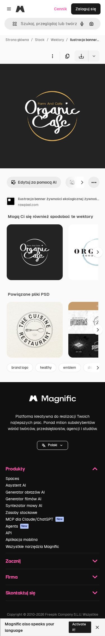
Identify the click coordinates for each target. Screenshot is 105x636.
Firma (12, 577)
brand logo (19, 367)
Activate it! (79, 627)
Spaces (12, 478)
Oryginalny (38, 74)
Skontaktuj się (20, 593)
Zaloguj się (86, 8)
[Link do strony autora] (11, 202)
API (9, 532)
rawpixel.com (28, 205)
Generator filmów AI (23, 498)
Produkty (15, 469)
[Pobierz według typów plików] (93, 56)
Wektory (57, 40)
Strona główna (17, 40)
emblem (69, 367)
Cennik (60, 8)
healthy (46, 367)
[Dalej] (82, 182)
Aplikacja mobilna (22, 539)
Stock (40, 40)
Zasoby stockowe (21, 512)
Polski (52, 445)
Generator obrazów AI (25, 492)
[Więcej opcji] (52, 56)
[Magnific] (52, 399)
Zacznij (13, 561)
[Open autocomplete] (12, 24)
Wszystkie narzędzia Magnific (32, 546)
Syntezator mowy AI (24, 505)
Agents (16, 526)
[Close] (97, 627)
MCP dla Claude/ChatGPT (34, 519)
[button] (52, 445)
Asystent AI (16, 485)
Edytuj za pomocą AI (37, 182)
